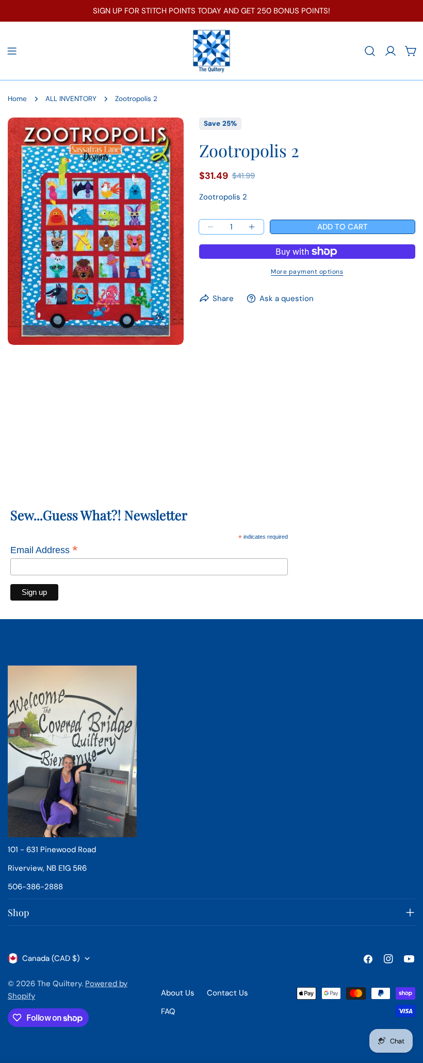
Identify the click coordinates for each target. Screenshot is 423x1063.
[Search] (370, 51)
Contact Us (227, 993)
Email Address (44, 550)
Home (17, 98)
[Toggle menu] (12, 51)
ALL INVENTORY (70, 98)
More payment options (307, 272)
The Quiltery (59, 983)
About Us (177, 993)
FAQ (168, 1011)
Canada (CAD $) (51, 958)
